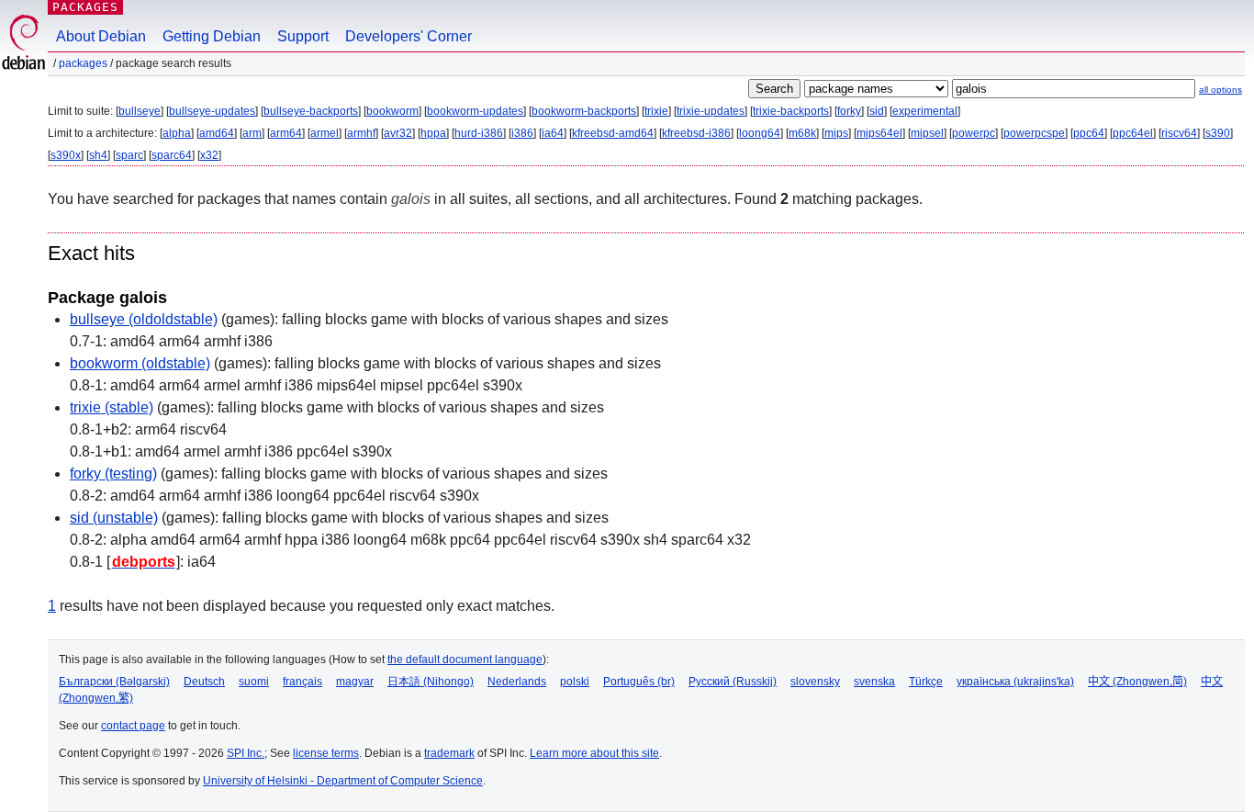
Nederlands (516, 681)
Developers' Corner (408, 36)
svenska (874, 681)
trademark (449, 753)
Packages (85, 7)
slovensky (815, 681)
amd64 (216, 133)
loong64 (759, 133)
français (302, 681)
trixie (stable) (111, 407)
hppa (433, 133)
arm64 (286, 133)
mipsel (927, 133)
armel (324, 133)
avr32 (398, 133)
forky (849, 111)
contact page (133, 725)
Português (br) (639, 681)
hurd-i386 (478, 133)
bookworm (392, 111)
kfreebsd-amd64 (613, 133)
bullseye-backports (310, 111)
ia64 (553, 133)
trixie (656, 111)
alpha (176, 133)
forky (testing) (113, 473)
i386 (522, 133)
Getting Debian (211, 36)
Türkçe (926, 681)
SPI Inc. (245, 753)
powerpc (973, 133)
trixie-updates (711, 111)
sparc (129, 155)
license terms (326, 753)
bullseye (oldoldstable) (144, 319)
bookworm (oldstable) (140, 363)
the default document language (465, 659)
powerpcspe (1034, 133)
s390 (1217, 133)
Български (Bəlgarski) (114, 681)
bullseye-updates (212, 111)
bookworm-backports (584, 111)
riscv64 (1179, 133)
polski (574, 681)
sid (876, 111)
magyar (355, 681)
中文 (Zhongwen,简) (1137, 681)
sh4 (98, 155)
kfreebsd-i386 (696, 133)
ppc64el (1133, 133)
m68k (802, 133)
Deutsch (204, 681)
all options (1220, 90)
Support (303, 36)
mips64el (879, 133)
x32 (209, 155)
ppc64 (1088, 133)
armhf (361, 133)
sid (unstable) (114, 517)
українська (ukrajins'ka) (1015, 681)
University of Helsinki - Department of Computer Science (343, 780)
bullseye (139, 111)
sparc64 (171, 155)
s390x (65, 155)
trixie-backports (791, 111)
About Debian (101, 36)
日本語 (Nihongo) (430, 681)
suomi (254, 681)
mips (836, 133)
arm (252, 133)
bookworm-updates (475, 111)
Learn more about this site (594, 753)
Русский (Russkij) (733, 681)
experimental (924, 111)
